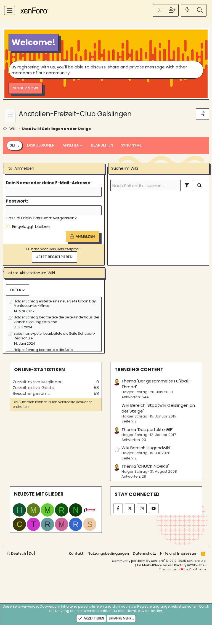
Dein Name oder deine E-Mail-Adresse (48, 183)
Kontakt (76, 553)
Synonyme (131, 145)
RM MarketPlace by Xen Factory (171, 565)
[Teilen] (202, 113)
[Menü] (9, 10)
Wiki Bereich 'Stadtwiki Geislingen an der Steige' (158, 408)
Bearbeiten (102, 145)
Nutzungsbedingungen (108, 553)
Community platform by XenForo (159, 560)
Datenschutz (144, 553)
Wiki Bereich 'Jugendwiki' (146, 448)
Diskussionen (41, 145)
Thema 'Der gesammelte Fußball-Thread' (156, 384)
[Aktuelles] (187, 10)
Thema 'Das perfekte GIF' (147, 429)
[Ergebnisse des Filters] (187, 185)
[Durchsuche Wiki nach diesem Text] (199, 185)
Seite (14, 145)
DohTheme (197, 569)
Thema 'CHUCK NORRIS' (145, 466)
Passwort (16, 201)
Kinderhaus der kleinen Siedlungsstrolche (56, 319)
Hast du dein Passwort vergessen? (41, 218)
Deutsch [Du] (22, 553)
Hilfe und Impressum (178, 553)
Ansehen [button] (71, 145)
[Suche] (200, 10)
